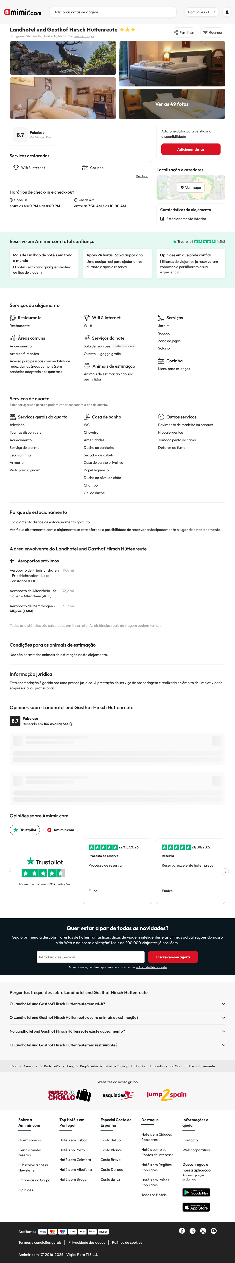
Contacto (190, 1140)
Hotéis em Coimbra (75, 1159)
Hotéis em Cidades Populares (156, 1137)
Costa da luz (110, 1179)
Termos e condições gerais (40, 1242)
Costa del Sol (111, 1140)
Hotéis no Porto (72, 1150)
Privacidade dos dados (86, 1242)
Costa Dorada (112, 1169)
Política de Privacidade (151, 967)
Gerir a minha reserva (29, 1152)
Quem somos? (30, 1140)
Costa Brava (110, 1159)
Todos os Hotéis (154, 1194)
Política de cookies (127, 1242)
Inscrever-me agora (173, 957)
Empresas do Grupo (34, 1180)
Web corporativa (196, 1150)
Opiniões (25, 1190)
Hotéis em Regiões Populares (156, 1167)
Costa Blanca (111, 1150)
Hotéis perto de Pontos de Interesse (157, 1152)
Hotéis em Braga (73, 1179)
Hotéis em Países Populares (155, 1182)
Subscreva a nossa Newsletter (33, 1167)
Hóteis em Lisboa (73, 1140)
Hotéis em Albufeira (75, 1169)
